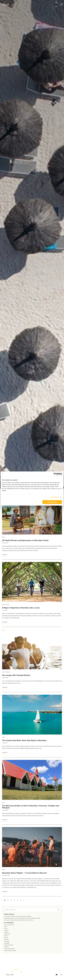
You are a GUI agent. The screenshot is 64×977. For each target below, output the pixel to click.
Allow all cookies (52, 502)
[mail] (57, 974)
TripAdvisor (6, 946)
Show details (55, 497)
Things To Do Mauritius (8, 945)
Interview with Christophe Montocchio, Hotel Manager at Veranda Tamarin (18, 920)
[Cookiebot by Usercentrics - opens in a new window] (55, 474)
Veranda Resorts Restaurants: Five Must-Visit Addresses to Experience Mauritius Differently (22, 918)
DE (56, 6)
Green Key (6, 930)
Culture (3, 537)
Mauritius (6, 935)
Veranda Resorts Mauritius (9, 948)
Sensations (6, 939)
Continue (5, 554)
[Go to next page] (23, 900)
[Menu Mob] (61, 4)
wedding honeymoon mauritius (10, 950)
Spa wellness (6, 941)
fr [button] (56, 2)
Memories (6, 937)
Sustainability (6, 943)
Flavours (7, 604)
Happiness (8, 672)
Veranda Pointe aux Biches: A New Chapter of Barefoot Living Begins (17, 916)
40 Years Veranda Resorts (9, 924)
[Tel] (61, 974)
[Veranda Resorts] (6, 4)
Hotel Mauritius (7, 934)
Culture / (4, 604)
